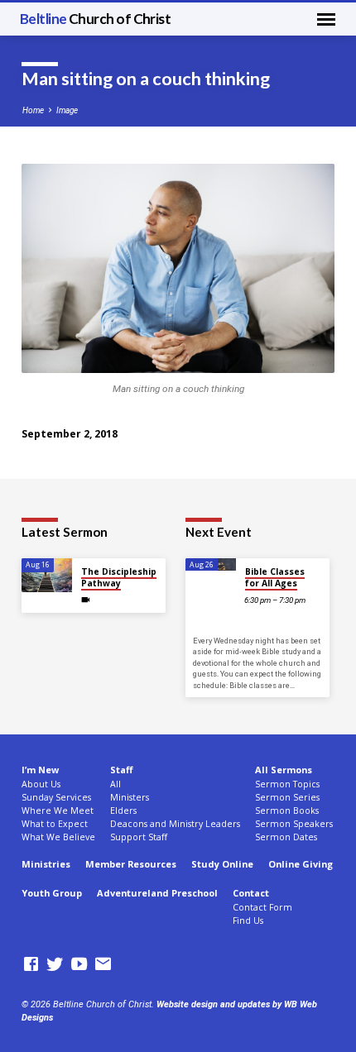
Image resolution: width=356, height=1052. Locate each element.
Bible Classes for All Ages (275, 577)
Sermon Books (287, 810)
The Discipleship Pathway (118, 577)
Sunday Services (56, 797)
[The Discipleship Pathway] (47, 575)
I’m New (40, 769)
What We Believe (58, 837)
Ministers (129, 797)
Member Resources (130, 864)
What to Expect (55, 824)
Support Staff (138, 837)
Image (67, 110)
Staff (121, 769)
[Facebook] (31, 965)
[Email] (103, 965)
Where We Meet (58, 810)
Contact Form (262, 907)
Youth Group (52, 893)
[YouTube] (79, 965)
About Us (41, 784)
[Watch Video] (85, 600)
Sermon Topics (287, 784)
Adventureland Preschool (157, 893)
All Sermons (283, 769)
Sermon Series (287, 797)
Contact (251, 893)
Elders (123, 810)
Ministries (46, 864)
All (115, 784)
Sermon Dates (286, 837)
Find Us (248, 920)
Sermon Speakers (294, 824)
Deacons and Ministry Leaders (175, 824)
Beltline (95, 18)
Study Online (222, 864)
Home (33, 110)
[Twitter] (55, 965)
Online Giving (300, 864)
